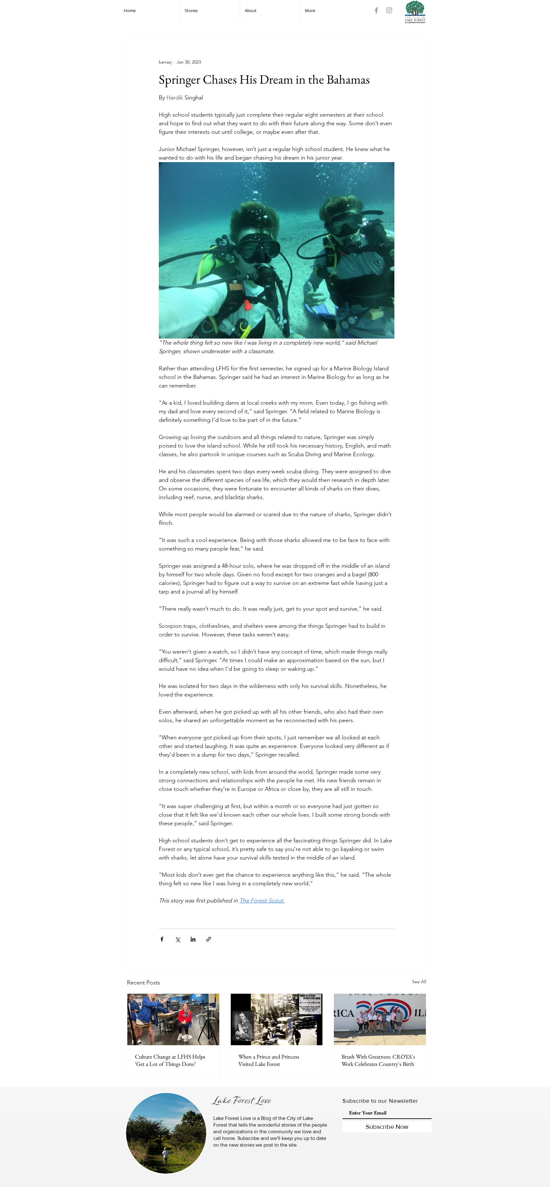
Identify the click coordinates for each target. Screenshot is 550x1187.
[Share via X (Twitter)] (177, 939)
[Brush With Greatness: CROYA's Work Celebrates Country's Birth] (380, 1019)
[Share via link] (209, 939)
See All (419, 982)
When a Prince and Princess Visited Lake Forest (268, 1060)
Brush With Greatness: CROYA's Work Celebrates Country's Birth (378, 1060)
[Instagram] (389, 10)
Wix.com (209, 1184)
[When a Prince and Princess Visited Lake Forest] (277, 1019)
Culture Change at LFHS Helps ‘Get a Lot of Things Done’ (170, 1060)
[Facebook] (376, 10)
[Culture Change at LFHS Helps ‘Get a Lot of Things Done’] (173, 1019)
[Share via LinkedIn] (193, 939)
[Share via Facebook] (162, 939)
